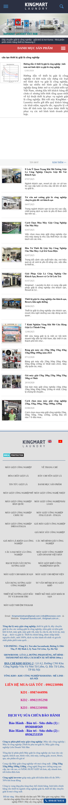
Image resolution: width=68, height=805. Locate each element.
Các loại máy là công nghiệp (18, 553)
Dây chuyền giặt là (50, 476)
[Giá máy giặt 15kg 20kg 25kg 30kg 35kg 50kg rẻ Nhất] (11, 388)
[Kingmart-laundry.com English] (50, 442)
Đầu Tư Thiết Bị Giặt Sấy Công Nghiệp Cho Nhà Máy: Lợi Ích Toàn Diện (46, 249)
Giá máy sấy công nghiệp (50, 532)
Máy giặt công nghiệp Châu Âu (18, 514)
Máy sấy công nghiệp (34, 802)
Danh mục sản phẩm (50, 484)
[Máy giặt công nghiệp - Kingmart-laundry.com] (34, 5)
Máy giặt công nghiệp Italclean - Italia (49, 514)
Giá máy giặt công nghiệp (49, 524)
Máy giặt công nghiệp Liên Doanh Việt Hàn (49, 553)
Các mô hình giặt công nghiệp (49, 542)
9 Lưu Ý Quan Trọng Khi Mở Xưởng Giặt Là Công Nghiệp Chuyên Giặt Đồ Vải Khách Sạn (46, 172)
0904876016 (55, 800)
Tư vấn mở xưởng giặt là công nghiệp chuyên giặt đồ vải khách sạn (46, 198)
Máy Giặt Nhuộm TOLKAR (18, 605)
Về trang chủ (49, 467)
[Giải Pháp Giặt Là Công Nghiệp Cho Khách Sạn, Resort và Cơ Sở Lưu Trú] (11, 287)
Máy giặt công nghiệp (18, 467)
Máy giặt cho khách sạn (18, 574)
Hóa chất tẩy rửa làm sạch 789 (27, 796)
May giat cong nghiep (51, 796)
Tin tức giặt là (18, 484)
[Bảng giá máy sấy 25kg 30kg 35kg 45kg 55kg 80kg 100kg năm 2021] (11, 368)
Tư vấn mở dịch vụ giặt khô (50, 584)
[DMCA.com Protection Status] (13, 456)
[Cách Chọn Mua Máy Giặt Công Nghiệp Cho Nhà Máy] (11, 234)
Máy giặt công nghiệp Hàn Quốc (18, 502)
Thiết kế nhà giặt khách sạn (50, 595)
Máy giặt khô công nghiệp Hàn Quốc (49, 564)
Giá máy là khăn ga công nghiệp (18, 542)
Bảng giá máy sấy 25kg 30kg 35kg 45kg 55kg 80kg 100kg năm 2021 (46, 351)
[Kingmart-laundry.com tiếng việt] (60, 442)
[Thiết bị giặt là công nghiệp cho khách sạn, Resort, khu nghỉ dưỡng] (11, 309)
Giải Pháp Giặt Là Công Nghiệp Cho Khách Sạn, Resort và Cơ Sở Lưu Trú (46, 275)
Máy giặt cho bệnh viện (49, 574)
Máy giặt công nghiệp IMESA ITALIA (18, 525)
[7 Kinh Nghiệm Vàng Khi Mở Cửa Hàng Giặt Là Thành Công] (11, 343)
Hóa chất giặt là (18, 476)
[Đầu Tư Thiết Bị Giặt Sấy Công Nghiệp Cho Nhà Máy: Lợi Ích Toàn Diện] (11, 262)
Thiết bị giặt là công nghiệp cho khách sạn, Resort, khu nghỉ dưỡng (46, 300)
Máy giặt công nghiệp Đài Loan (49, 502)
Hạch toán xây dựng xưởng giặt (18, 564)
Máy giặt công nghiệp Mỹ (18, 493)
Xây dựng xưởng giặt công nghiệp (18, 584)
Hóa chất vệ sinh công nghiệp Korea (36, 799)
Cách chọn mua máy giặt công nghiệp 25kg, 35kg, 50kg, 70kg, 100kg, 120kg (46, 402)
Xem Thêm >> (59, 162)
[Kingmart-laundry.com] (34, 444)
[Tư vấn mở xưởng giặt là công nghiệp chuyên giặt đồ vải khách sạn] (11, 209)
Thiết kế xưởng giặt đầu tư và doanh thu (18, 595)
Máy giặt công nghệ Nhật (49, 493)
